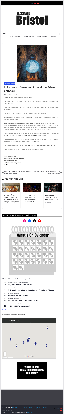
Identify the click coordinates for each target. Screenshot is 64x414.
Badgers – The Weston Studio (18, 295)
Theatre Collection (14, 36)
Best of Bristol (42, 36)
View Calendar (6, 310)
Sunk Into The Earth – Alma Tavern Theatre (23, 301)
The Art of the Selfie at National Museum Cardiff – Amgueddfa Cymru (11, 198)
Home (16, 32)
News (22, 32)
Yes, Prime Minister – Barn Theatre (20, 285)
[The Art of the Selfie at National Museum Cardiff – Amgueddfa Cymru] (11, 184)
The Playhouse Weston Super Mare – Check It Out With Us (31, 198)
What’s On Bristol (32, 32)
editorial (15, 94)
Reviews (45, 32)
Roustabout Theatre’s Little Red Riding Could (51, 197)
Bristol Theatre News (10, 83)
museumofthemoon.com (48, 145)
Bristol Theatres (29, 36)
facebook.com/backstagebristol (12, 163)
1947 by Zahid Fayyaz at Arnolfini (19, 306)
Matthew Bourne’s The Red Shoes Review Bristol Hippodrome (47, 172)
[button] (39, 32)
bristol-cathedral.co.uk (34, 145)
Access (53, 36)
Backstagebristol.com (10, 156)
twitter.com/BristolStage (10, 160)
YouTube (6, 165)
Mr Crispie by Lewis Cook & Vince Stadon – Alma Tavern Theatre (31, 290)
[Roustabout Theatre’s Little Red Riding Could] (53, 184)
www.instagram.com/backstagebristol (14, 158)
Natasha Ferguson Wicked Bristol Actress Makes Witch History (17, 172)
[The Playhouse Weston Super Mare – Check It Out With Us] (32, 184)
